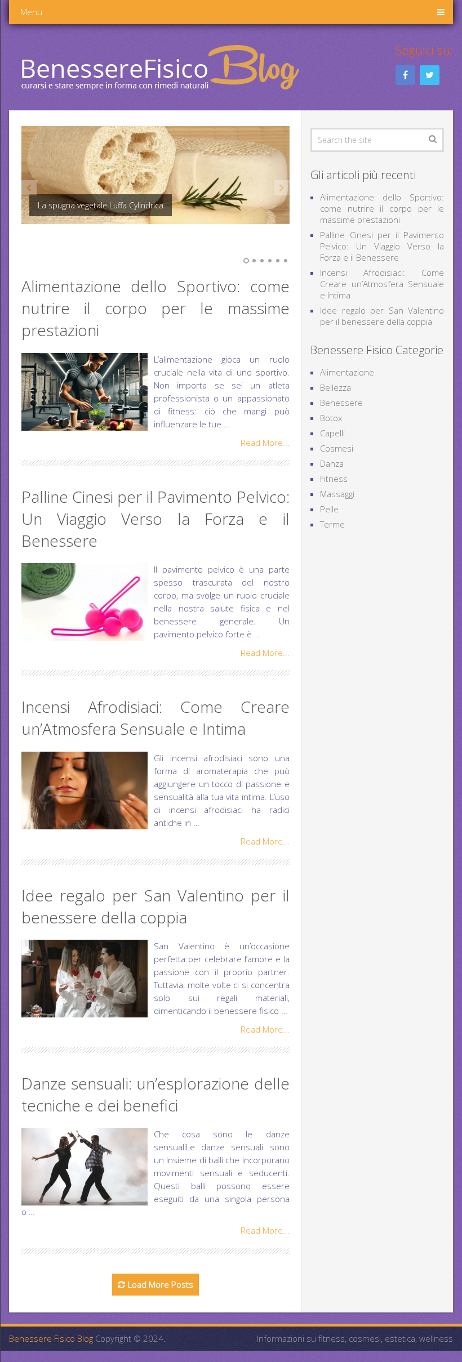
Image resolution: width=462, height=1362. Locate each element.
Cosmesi (336, 448)
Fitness (334, 478)
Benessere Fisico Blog (51, 1338)
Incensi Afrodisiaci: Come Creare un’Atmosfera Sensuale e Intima (155, 717)
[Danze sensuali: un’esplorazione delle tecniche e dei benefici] (84, 1166)
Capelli (332, 433)
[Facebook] (405, 75)
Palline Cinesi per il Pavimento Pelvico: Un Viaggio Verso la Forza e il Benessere (155, 518)
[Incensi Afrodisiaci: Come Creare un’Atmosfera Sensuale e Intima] (84, 790)
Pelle (329, 509)
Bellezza (335, 387)
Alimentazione (347, 372)
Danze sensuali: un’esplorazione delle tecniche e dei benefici (155, 1094)
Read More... (265, 442)
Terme (332, 524)
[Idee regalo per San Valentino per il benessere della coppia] (84, 978)
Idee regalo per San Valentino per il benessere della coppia (155, 906)
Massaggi (337, 493)
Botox (331, 417)
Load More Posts (160, 1284)
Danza (332, 463)
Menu (31, 11)
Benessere (341, 402)
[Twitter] (429, 75)
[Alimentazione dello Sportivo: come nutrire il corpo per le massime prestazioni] (84, 392)
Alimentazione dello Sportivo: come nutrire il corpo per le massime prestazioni (155, 308)
